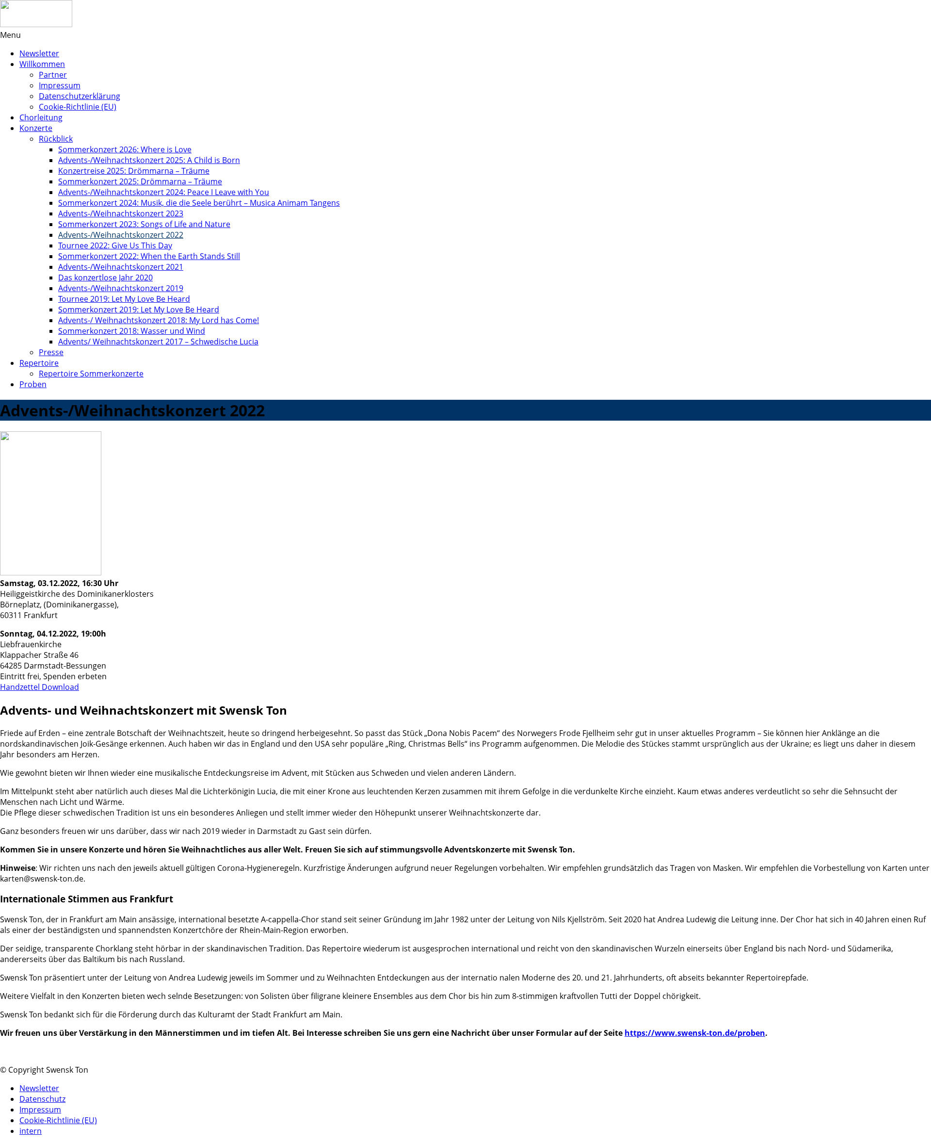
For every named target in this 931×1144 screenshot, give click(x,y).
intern (30, 1131)
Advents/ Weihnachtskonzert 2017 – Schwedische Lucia (158, 341)
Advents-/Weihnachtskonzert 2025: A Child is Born (149, 160)
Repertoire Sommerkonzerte (91, 373)
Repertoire (39, 363)
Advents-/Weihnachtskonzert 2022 (120, 234)
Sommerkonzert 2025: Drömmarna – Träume (140, 181)
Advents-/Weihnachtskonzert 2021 (120, 266)
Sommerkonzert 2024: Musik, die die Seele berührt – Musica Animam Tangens (199, 202)
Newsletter (39, 53)
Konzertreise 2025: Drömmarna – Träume (133, 170)
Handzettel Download (39, 687)
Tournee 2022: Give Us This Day (115, 245)
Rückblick (56, 138)
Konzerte (35, 128)
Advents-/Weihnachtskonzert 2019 (120, 288)
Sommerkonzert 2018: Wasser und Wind (131, 331)
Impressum (59, 85)
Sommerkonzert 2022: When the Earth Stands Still (149, 256)
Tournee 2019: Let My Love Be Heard (124, 299)
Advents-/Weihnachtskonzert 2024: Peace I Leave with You (163, 192)
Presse (51, 352)
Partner (53, 74)
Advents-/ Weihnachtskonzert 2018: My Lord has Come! (158, 320)
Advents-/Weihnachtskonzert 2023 (120, 213)
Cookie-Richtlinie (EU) (77, 106)
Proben (33, 384)
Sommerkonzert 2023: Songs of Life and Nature (144, 224)
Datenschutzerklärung (79, 96)
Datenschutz (42, 1099)
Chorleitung (41, 117)
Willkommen (42, 64)
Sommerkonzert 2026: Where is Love (125, 149)
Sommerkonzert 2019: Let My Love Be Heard (138, 309)
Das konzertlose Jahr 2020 (105, 277)
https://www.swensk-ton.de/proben (695, 1033)
